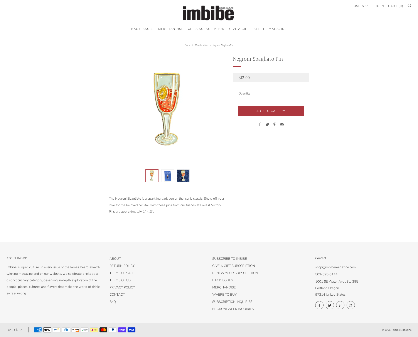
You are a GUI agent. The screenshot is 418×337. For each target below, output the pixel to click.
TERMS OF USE (121, 280)
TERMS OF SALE (122, 273)
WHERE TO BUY (224, 294)
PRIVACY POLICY (122, 287)
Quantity (244, 93)
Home (187, 45)
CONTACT (117, 294)
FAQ (113, 302)
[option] (167, 109)
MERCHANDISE (170, 29)
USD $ (359, 6)
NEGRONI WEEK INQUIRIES (233, 309)
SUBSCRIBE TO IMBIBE (229, 258)
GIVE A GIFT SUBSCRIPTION (233, 266)
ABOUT (115, 258)
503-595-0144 (326, 274)
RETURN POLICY (122, 266)
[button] (151, 175)
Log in (378, 6)
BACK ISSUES (142, 29)
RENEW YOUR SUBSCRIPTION (235, 273)
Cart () (395, 6)
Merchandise (201, 45)
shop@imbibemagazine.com (335, 267)
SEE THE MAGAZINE (270, 29)
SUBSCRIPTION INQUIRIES (232, 302)
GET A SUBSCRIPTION (206, 29)
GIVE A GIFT (239, 29)
